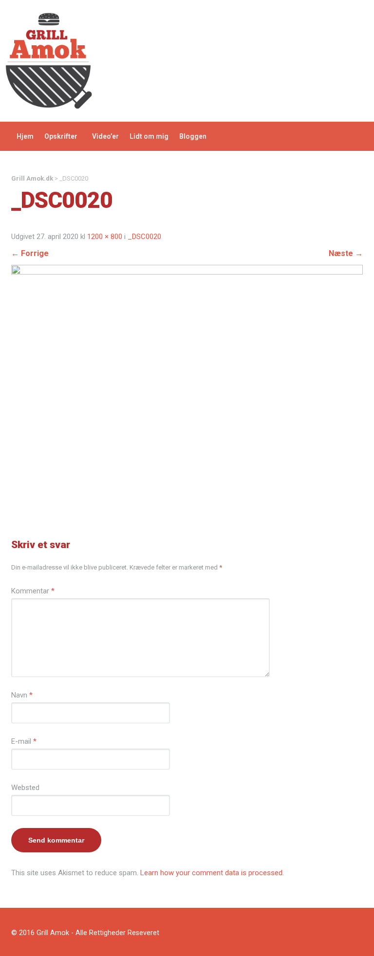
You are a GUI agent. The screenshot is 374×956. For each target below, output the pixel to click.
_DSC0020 (144, 236)
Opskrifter (60, 136)
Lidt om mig (149, 136)
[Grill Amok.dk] (48, 60)
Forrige (30, 253)
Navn (22, 695)
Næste (346, 253)
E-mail (24, 741)
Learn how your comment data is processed (211, 872)
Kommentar (33, 591)
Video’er (105, 136)
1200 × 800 (104, 236)
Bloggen (192, 136)
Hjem (25, 136)
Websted (25, 787)
